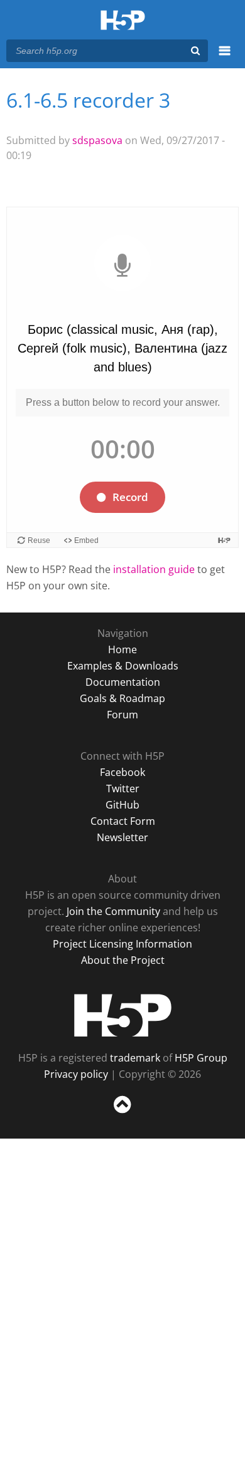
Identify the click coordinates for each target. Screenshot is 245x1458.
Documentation (122, 682)
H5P (122, 1015)
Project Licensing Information (122, 944)
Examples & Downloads (122, 666)
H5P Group (201, 1058)
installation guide (154, 569)
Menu (224, 57)
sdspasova (97, 140)
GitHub (122, 805)
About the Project (123, 960)
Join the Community (113, 911)
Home (122, 649)
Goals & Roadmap (122, 698)
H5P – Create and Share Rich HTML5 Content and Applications (123, 21)
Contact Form (122, 821)
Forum (122, 714)
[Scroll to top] (122, 1113)
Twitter (122, 788)
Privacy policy (76, 1074)
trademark (135, 1058)
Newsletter (122, 837)
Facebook (122, 772)
